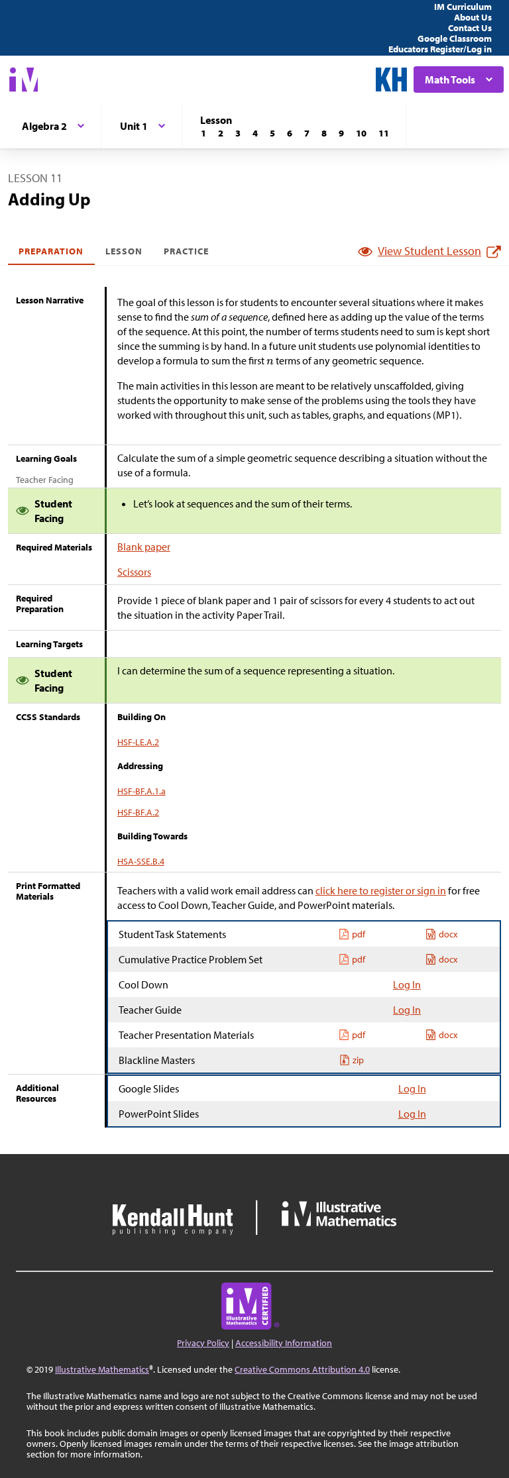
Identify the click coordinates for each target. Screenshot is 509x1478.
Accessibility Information (283, 1343)
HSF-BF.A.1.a (141, 791)
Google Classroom (455, 38)
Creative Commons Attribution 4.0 (302, 1369)
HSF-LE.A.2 (138, 742)
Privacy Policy (203, 1343)
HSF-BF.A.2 (138, 812)
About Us (473, 17)
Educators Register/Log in (440, 49)
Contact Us (470, 28)
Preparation (51, 251)
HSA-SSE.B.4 (140, 861)
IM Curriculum (463, 6)
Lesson (123, 251)
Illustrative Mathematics (102, 1369)
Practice (186, 251)
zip (358, 1060)
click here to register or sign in (380, 890)
